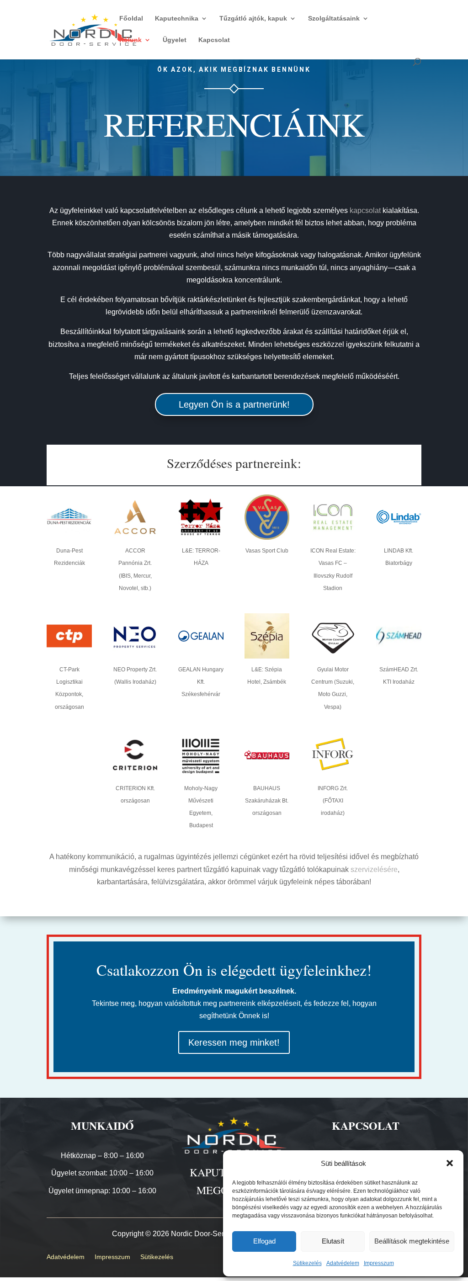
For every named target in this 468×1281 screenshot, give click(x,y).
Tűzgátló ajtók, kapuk (253, 18)
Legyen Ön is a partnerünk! (234, 404)
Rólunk (130, 40)
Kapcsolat (214, 40)
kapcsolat (365, 210)
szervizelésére (374, 869)
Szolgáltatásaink (334, 18)
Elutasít (333, 1241)
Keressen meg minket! (234, 1042)
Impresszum (379, 1263)
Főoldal (131, 18)
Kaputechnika (176, 18)
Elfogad (264, 1241)
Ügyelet (174, 40)
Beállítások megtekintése (411, 1241)
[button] (449, 1163)
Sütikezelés (307, 1263)
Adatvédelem (342, 1263)
